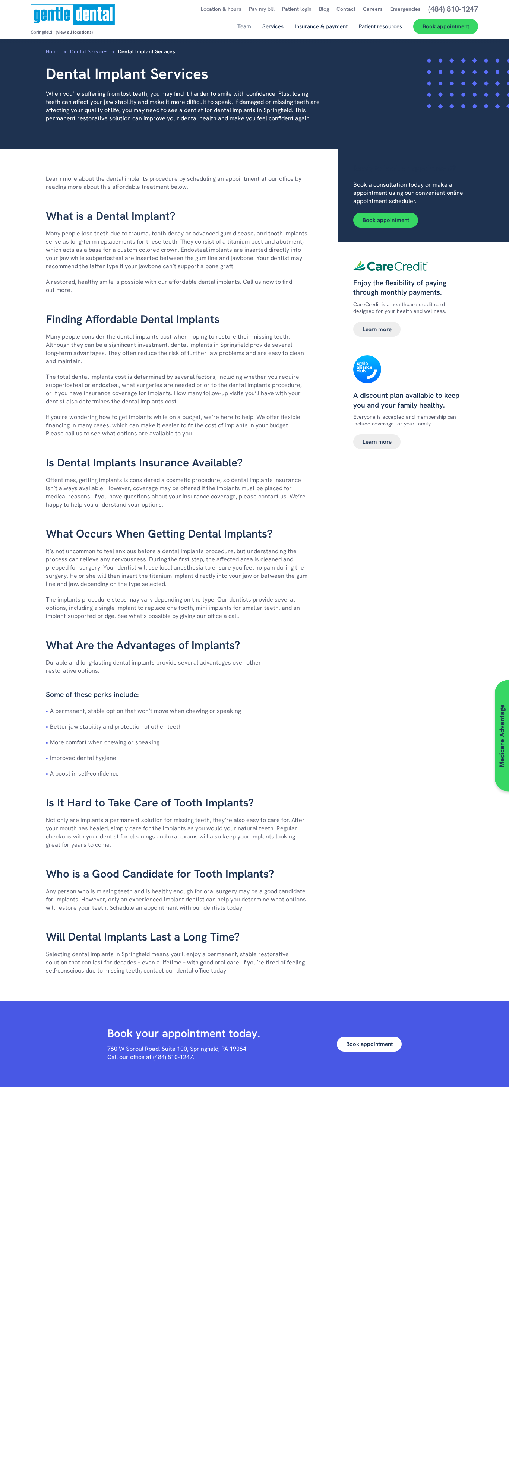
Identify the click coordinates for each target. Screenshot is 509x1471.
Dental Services (89, 51)
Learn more (377, 329)
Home (53, 51)
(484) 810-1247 (173, 1057)
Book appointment (386, 220)
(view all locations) (74, 32)
